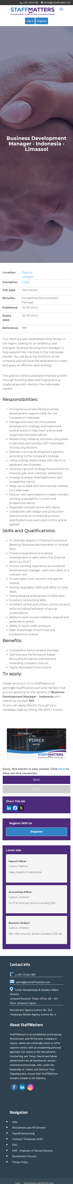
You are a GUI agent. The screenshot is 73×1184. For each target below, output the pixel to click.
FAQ (14, 1144)
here (61, 769)
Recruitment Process (24, 1156)
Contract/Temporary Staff (27, 1139)
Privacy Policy (20, 1162)
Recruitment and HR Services (29, 1127)
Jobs (14, 1121)
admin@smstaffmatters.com (33, 982)
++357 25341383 (25, 974)
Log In (29, 20)
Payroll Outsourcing (23, 1133)
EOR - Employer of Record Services (32, 1150)
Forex (26, 282)
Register (42, 20)
